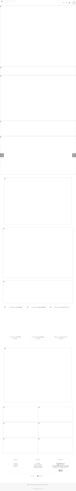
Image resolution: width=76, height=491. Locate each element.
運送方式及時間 (38, 464)
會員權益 (15, 466)
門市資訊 (15, 463)
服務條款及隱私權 (38, 467)
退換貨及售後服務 (38, 466)
